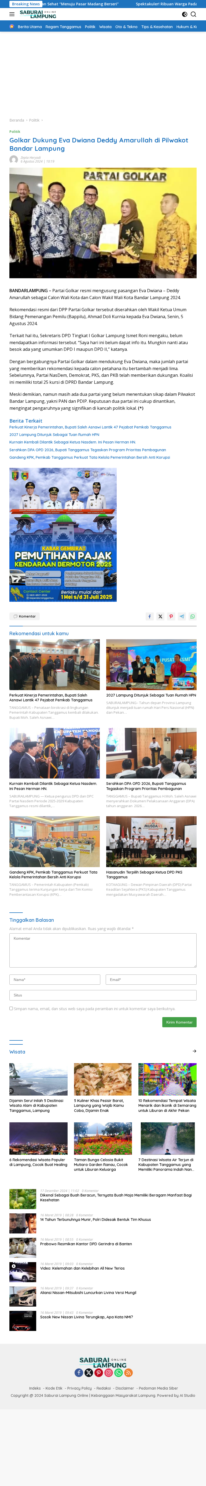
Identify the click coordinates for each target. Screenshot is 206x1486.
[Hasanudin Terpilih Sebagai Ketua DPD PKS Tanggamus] (151, 841)
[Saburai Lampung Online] (37, 14)
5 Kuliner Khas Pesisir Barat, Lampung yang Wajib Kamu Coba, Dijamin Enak (99, 1105)
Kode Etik (54, 1388)
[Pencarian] (193, 14)
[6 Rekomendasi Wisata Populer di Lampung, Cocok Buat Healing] (38, 1138)
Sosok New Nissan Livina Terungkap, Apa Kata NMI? (86, 1317)
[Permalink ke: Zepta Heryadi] (13, 159)
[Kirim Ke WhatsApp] (193, 616)
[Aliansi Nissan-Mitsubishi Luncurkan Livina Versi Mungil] (22, 1296)
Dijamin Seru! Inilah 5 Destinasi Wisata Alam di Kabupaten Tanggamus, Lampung (36, 1105)
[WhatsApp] (118, 1373)
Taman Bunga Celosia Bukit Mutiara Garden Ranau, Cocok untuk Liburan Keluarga (101, 1164)
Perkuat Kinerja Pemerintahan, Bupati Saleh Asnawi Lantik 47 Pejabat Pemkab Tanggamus (90, 427)
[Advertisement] (103, 71)
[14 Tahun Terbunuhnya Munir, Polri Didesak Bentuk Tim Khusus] (22, 1223)
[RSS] (128, 1373)
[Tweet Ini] (160, 616)
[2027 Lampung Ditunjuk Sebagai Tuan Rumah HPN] (151, 664)
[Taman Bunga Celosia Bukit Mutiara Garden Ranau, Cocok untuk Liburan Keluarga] (103, 1138)
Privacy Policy (79, 1388)
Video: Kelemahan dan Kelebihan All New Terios (82, 1268)
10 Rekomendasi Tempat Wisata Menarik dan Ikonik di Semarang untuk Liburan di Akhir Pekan (167, 1105)
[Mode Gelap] (185, 14)
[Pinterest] (98, 1373)
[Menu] (13, 14)
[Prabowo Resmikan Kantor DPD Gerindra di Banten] (22, 1248)
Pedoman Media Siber (158, 1388)
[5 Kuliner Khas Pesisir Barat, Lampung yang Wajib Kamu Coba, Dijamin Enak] (103, 1079)
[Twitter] (88, 1373)
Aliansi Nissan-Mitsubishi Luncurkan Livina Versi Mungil (88, 1292)
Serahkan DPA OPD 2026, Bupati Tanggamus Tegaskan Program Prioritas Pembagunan (88, 449)
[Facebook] (79, 1373)
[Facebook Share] (150, 616)
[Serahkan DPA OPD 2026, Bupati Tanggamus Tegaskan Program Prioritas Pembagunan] (151, 753)
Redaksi (104, 1388)
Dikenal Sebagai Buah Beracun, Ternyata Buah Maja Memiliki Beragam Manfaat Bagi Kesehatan (116, 1197)
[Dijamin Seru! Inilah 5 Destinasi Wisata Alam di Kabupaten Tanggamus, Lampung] (38, 1079)
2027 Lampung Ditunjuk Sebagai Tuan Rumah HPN (54, 434)
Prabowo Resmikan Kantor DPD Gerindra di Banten (86, 1244)
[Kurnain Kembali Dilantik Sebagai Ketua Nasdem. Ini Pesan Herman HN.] (54, 753)
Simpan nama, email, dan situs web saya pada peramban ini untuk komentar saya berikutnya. (94, 1008)
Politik (14, 131)
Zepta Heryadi (31, 157)
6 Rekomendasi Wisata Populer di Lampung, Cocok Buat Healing (38, 1162)
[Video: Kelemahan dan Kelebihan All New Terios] (22, 1272)
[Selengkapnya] (194, 1051)
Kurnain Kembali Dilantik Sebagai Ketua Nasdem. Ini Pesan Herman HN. (72, 442)
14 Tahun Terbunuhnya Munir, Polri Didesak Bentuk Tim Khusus (95, 1219)
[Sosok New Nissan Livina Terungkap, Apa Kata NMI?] (22, 1321)
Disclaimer (125, 1388)
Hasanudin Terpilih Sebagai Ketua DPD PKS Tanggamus (144, 874)
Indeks (35, 1388)
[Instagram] (108, 1373)
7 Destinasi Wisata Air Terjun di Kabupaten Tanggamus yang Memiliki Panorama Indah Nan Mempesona (165, 1164)
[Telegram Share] (182, 616)
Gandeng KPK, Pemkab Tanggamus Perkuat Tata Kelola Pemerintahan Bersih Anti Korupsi (89, 457)
